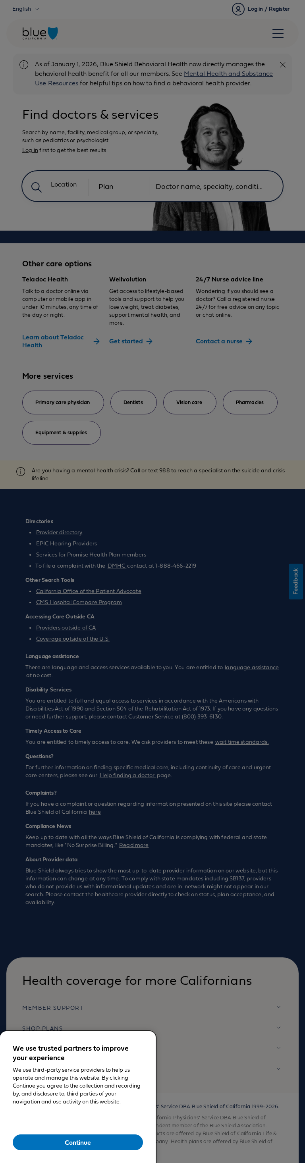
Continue (78, 1143)
